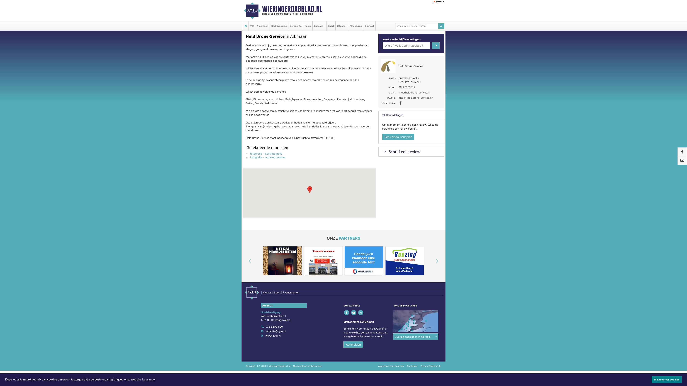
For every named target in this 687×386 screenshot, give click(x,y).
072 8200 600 (274, 326)
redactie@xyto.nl (275, 331)
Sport (331, 26)
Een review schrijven (398, 137)
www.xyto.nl (273, 335)
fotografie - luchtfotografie (266, 153)
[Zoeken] (441, 26)
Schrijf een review (404, 151)
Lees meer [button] (149, 379)
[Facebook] (347, 312)
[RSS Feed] (360, 312)
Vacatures (356, 26)
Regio (308, 26)
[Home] (245, 26)
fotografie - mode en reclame (267, 157)
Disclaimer (412, 366)
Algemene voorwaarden (391, 366)
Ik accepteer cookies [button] (666, 379)
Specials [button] (318, 26)
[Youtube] (353, 312)
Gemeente (296, 26)
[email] (682, 160)
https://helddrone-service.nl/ (415, 97)
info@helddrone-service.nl (414, 92)
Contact (369, 26)
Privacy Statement (430, 366)
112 (252, 26)
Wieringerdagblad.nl (292, 9)
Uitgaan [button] (341, 26)
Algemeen (262, 26)
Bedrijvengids (279, 26)
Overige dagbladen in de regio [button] (413, 336)
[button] (309, 189)
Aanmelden (353, 344)
